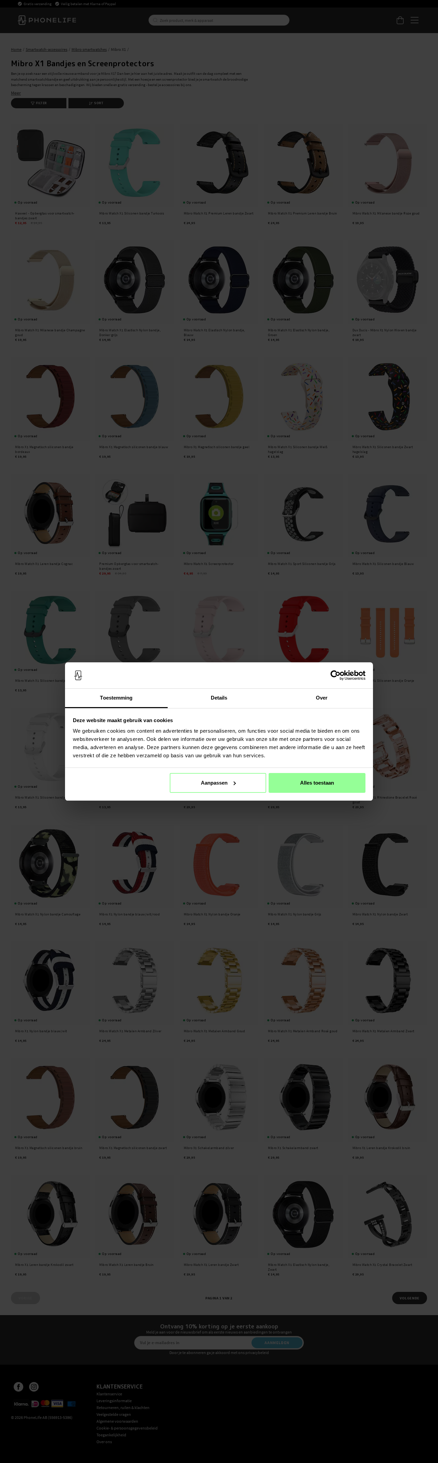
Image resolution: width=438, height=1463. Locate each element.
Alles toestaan (317, 783)
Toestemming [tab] (116, 698)
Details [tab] (219, 698)
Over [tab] (321, 698)
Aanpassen (214, 783)
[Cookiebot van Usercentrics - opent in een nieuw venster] (335, 675)
